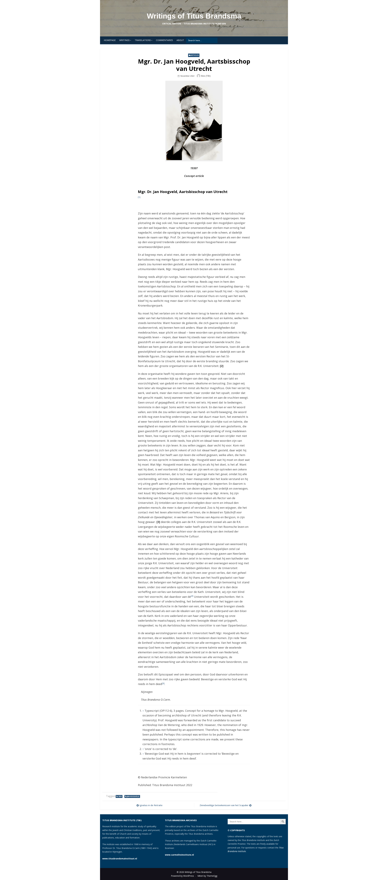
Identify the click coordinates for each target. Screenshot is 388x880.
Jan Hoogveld (133, 796)
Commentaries (164, 40)
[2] (192, 596)
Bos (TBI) (206, 75)
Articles (195, 55)
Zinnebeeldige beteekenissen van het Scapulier (224, 805)
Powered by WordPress (182, 875)
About (180, 40)
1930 (120, 796)
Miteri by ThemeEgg (207, 875)
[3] (163, 683)
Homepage (110, 40)
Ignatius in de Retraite (150, 805)
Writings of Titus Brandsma (194, 16)
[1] (139, 197)
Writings (124, 40)
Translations (143, 40)
